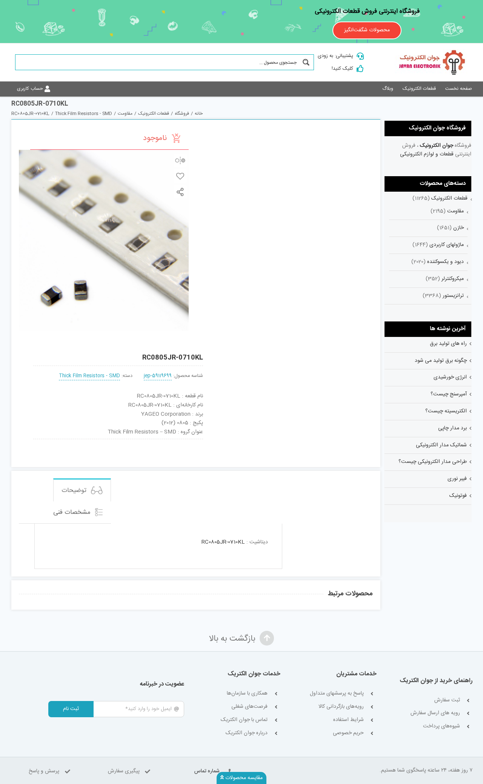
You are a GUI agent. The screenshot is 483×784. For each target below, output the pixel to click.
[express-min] (187, 441)
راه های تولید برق (448, 343)
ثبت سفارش (447, 700)
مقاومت (455, 211)
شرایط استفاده (348, 720)
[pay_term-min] (118, 441)
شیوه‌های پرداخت (441, 726)
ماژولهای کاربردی (446, 244)
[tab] (82, 489)
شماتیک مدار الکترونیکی (441, 445)
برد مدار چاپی (452, 428)
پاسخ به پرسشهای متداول (337, 693)
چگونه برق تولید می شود (441, 360)
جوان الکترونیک (436, 145)
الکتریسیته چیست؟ (446, 411)
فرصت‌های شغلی (249, 707)
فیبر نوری (457, 478)
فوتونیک (458, 495)
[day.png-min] (83, 441)
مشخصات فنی (72, 512)
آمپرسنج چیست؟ (449, 394)
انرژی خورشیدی (450, 377)
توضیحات (75, 490)
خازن (458, 227)
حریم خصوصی (348, 733)
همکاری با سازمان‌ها (247, 693)
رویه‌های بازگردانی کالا (341, 707)
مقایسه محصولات (243, 777)
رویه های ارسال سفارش (435, 713)
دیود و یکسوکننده (445, 261)
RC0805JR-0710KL (223, 542)
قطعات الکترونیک (449, 198)
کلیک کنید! (342, 69)
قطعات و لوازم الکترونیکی (427, 154)
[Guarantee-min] (49, 441)
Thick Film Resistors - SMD (89, 376)
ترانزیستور (453, 295)
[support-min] (152, 441)
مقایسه (180, 160)
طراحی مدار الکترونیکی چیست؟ (432, 461)
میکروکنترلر (452, 278)
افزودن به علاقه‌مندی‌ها (180, 176)
